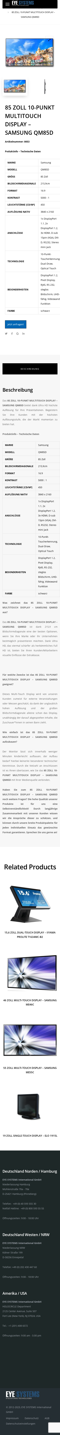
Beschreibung (30, 368)
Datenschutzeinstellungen (20, 1423)
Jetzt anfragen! (16, 324)
